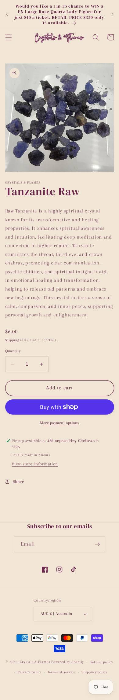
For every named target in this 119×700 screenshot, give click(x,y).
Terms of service (61, 672)
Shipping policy (94, 672)
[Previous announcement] (6, 14)
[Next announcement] (112, 14)
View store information (35, 464)
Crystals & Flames (35, 662)
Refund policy (101, 662)
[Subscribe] (97, 544)
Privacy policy (29, 672)
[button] (8, 37)
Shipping (12, 340)
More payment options (59, 423)
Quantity (13, 351)
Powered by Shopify (67, 662)
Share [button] (18, 481)
